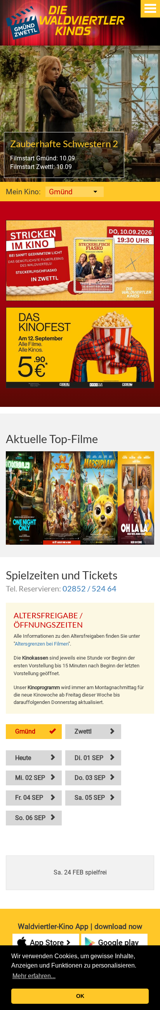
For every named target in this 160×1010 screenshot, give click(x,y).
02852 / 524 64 (90, 588)
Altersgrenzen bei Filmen (41, 644)
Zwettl (83, 731)
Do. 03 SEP (90, 777)
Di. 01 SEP (89, 758)
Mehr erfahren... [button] (34, 976)
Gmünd (25, 731)
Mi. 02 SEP (30, 777)
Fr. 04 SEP (29, 797)
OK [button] (80, 996)
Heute (23, 758)
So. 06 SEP (30, 818)
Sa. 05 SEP (90, 797)
